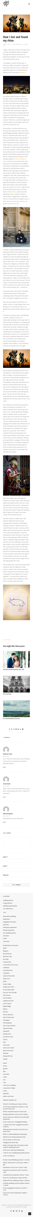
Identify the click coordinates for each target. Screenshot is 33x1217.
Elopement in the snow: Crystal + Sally (15, 1167)
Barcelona (22, 72)
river (4, 1082)
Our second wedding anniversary (11, 718)
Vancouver (6, 1045)
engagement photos (9, 922)
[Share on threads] (14, 729)
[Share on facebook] (9, 729)
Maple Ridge (7, 1006)
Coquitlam (6, 973)
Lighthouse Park (8, 1001)
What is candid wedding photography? (15, 1134)
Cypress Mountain (9, 976)
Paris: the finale (7, 694)
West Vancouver (8, 1050)
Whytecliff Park (8, 1056)
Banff (5, 948)
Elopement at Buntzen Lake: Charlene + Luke (15, 1171)
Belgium (5, 951)
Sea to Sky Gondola (9, 1026)
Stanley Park (7, 1034)
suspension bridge (9, 1088)
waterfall (6, 1093)
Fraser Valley (7, 984)
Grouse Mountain (8, 990)
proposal (6, 936)
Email (5, 866)
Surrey (5, 1039)
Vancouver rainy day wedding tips (13, 1150)
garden (5, 1069)
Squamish (6, 1031)
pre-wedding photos (9, 933)
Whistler (5, 1053)
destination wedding (9, 916)
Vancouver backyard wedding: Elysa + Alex (13, 669)
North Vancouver (8, 1017)
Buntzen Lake (7, 956)
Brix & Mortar (7, 954)
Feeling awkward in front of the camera (15, 1114)
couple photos (7, 903)
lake (4, 1071)
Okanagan (6, 1020)
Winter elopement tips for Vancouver (15, 1111)
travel (5, 938)
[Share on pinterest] (16, 729)
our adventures (17, 44)
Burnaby (6, 959)
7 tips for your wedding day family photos (16, 1153)
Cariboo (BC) (7, 962)
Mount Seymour (8, 1014)
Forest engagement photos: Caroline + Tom (15, 1189)
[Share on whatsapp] (20, 729)
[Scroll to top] (29, 1213)
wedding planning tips (10, 906)
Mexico (5, 1009)
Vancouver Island (8, 1048)
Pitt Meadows (7, 1023)
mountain (6, 1074)
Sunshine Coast (8, 1037)
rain (4, 1080)
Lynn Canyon (7, 1003)
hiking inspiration (8, 930)
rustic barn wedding (9, 1085)
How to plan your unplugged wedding (15, 1122)
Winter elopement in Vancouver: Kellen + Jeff (16, 1164)
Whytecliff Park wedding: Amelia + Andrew (16, 1180)
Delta (4, 981)
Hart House (6, 995)
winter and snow (8, 1096)
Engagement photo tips (10, 1142)
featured (6, 925)
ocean (5, 1077)
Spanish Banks (7, 1028)
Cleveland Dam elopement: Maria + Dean (16, 1175)
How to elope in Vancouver (11, 1140)
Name (5, 857)
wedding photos (8, 900)
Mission (5, 1012)
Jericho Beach (7, 998)
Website (6, 875)
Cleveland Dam (7, 970)
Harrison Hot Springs (10, 992)
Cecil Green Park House (10, 965)
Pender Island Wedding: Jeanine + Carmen (16, 1160)
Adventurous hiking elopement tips (14, 1137)
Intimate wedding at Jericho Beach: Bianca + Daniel (16, 1184)
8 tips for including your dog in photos (15, 1104)
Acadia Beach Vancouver (10, 945)
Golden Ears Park (8, 987)
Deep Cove (6, 979)
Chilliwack (6, 967)
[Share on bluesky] (23, 729)
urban (5, 1091)
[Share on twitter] (12, 729)
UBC (4, 1042)
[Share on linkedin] (18, 729)
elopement (6, 919)
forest (5, 1066)
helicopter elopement (10, 927)
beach (5, 1063)
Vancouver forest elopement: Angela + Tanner (15, 1194)
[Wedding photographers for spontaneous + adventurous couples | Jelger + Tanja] (6, 4)
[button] (29, 4)
